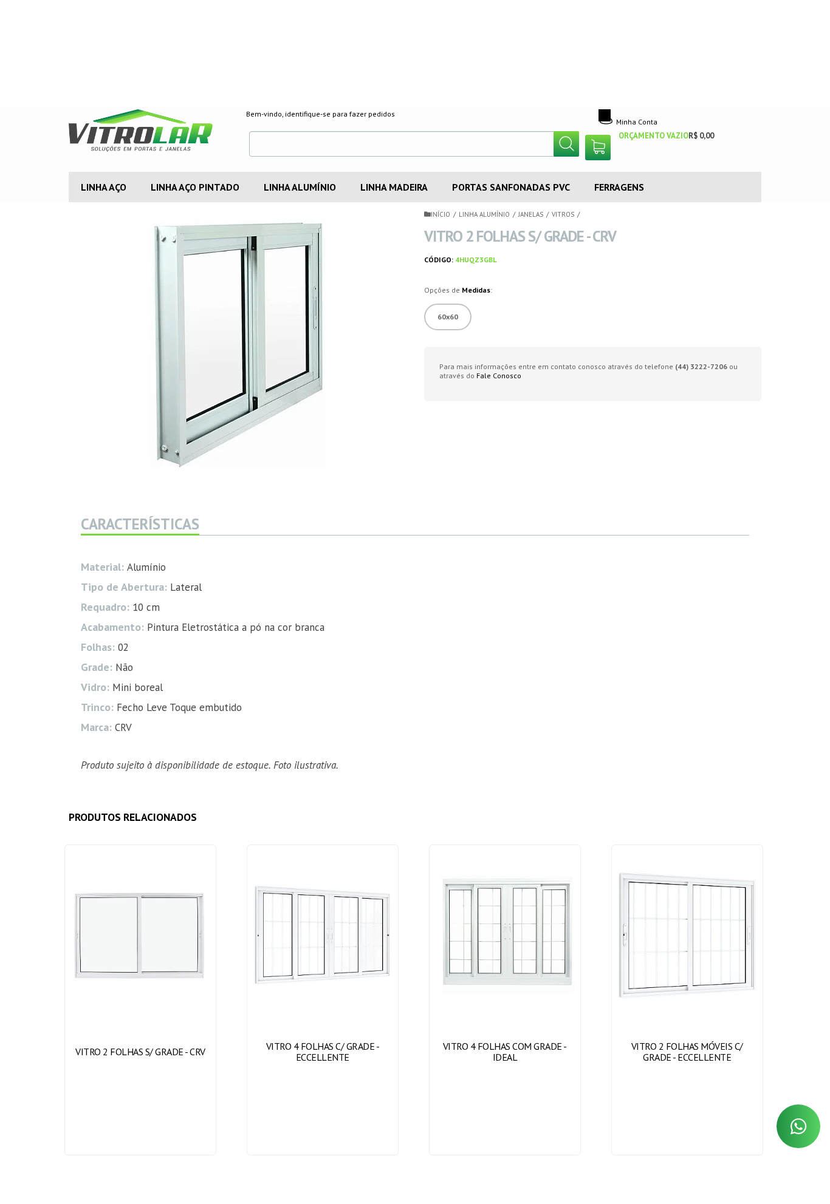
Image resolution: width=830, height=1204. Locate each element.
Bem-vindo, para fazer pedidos (320, 113)
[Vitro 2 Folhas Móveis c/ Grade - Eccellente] (687, 1000)
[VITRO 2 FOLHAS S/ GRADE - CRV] (140, 1000)
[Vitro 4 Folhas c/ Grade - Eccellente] (323, 1000)
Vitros (563, 214)
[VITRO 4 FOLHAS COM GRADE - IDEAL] (505, 1000)
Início (440, 214)
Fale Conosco (498, 375)
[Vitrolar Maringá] (148, 133)
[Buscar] (566, 144)
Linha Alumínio (484, 214)
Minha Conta (636, 121)
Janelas (530, 214)
